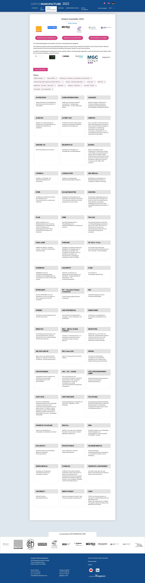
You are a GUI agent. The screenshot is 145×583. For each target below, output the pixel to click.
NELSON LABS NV (42, 351)
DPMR (38, 192)
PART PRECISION (68, 397)
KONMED (39, 310)
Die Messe (42, 8)
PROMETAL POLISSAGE (44, 425)
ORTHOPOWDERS (42, 371)
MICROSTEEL (92, 329)
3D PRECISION (41, 97)
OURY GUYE (40, 397)
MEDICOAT (40, 329)
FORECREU (66, 242)
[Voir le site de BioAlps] (18, 544)
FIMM (64, 217)
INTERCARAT (40, 290)
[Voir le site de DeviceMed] (42, 544)
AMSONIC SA (40, 145)
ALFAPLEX (39, 118)
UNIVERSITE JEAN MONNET (98, 466)
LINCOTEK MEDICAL (69, 310)
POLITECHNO (93, 397)
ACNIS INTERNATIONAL (70, 97)
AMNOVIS (91, 118)
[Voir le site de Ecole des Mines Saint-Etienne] (54, 544)
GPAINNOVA (40, 268)
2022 (65, 3)
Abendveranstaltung (72, 8)
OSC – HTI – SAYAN (69, 371)
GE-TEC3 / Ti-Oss (94, 242)
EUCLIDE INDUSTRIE (69, 192)
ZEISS (90, 491)
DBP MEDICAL (93, 173)
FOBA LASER (40, 242)
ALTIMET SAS (67, 118)
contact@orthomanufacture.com (39, 575)
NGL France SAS (68, 351)
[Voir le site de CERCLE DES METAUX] (30, 544)
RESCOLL (65, 425)
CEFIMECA (39, 173)
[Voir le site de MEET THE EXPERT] (102, 544)
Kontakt (90, 564)
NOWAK (91, 351)
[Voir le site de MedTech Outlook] (90, 544)
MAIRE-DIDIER (93, 310)
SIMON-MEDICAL (42, 466)
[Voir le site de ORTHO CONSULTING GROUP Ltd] (114, 544)
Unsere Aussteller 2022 (51, 8)
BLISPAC (91, 145)
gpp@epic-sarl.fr (63, 575)
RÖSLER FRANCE (68, 446)
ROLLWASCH (40, 446)
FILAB (38, 217)
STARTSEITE (35, 8)
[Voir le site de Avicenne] (6, 544)
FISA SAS (91, 217)
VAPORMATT (40, 491)
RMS (90, 425)
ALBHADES (92, 97)
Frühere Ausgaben (102, 8)
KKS (89, 290)
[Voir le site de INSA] (66, 544)
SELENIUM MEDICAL (95, 446)
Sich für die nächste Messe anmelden (98, 558)
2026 (110, 8)
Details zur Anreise (84, 8)
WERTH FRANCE (67, 491)
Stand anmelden (92, 561)
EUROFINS (91, 192)
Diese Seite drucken (40, 69)
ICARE (90, 268)
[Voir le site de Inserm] (78, 544)
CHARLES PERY (67, 173)
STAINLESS (66, 466)
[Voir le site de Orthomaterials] (126, 544)
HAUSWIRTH (66, 268)
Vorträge (61, 8)
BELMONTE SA (67, 145)
